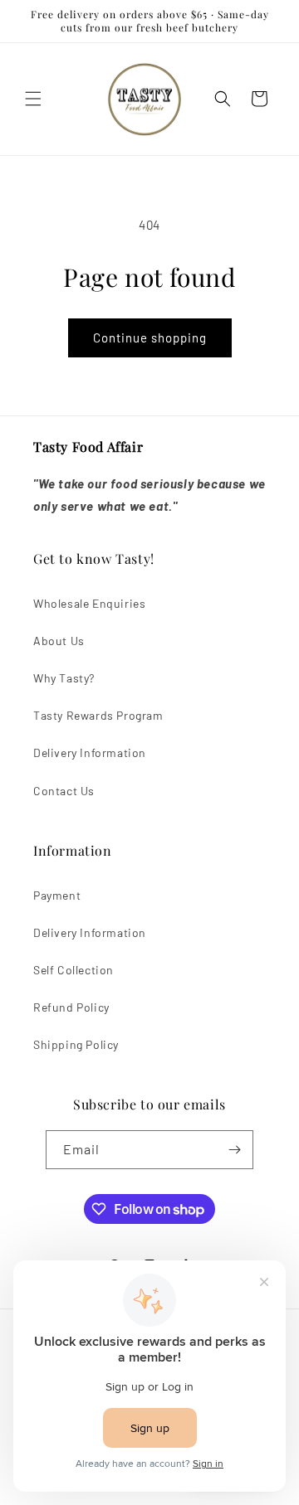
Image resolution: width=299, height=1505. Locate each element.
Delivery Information (89, 752)
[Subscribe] (234, 1149)
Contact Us (64, 791)
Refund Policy (71, 1007)
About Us (59, 641)
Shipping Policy (76, 1044)
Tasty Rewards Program (98, 715)
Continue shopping (150, 337)
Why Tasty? (64, 678)
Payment (57, 895)
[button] (33, 98)
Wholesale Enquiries (89, 603)
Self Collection (73, 970)
